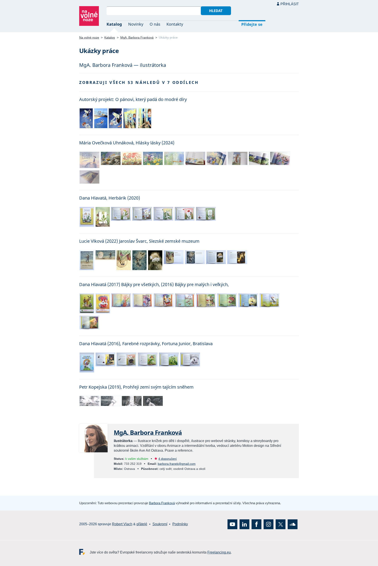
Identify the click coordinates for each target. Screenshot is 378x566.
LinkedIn (244, 524)
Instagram (268, 524)
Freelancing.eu (84, 552)
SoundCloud (293, 524)
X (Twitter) (280, 524)
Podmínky (180, 524)
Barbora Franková (162, 503)
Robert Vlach (122, 524)
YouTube (232, 524)
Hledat (215, 10)
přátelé (141, 524)
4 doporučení (167, 458)
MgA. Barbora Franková (137, 37)
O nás (155, 24)
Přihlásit (289, 4)
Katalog (114, 24)
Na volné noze (89, 37)
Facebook (256, 524)
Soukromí (159, 524)
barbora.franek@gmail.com (177, 463)
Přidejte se (251, 24)
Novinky (135, 24)
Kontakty (174, 24)
